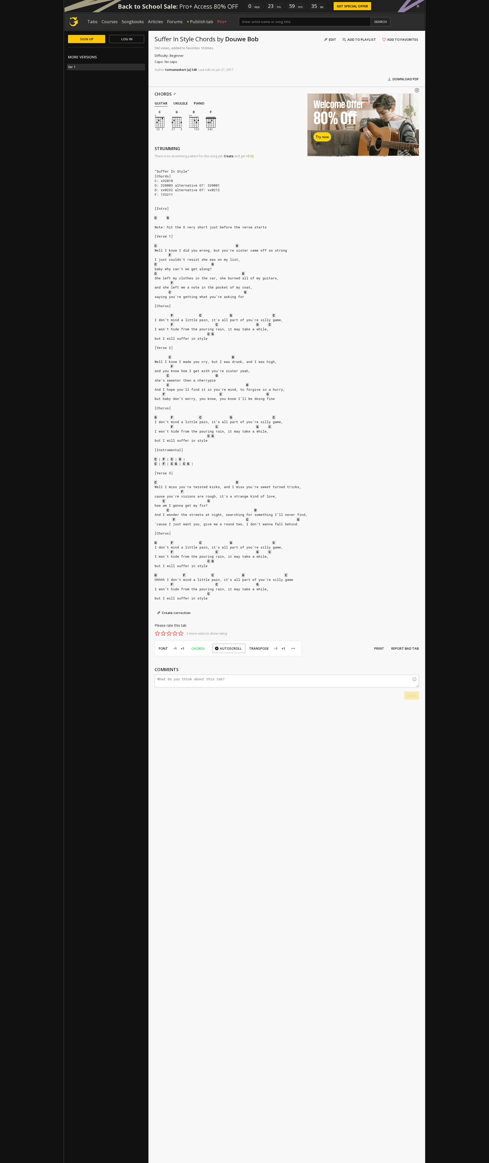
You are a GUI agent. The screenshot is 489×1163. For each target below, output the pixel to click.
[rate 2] (163, 633)
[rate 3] (169, 633)
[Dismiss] (418, 6)
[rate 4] (175, 633)
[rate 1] (157, 633)
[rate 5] (181, 633)
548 (194, 70)
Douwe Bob (242, 39)
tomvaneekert (175, 70)
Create (229, 156)
